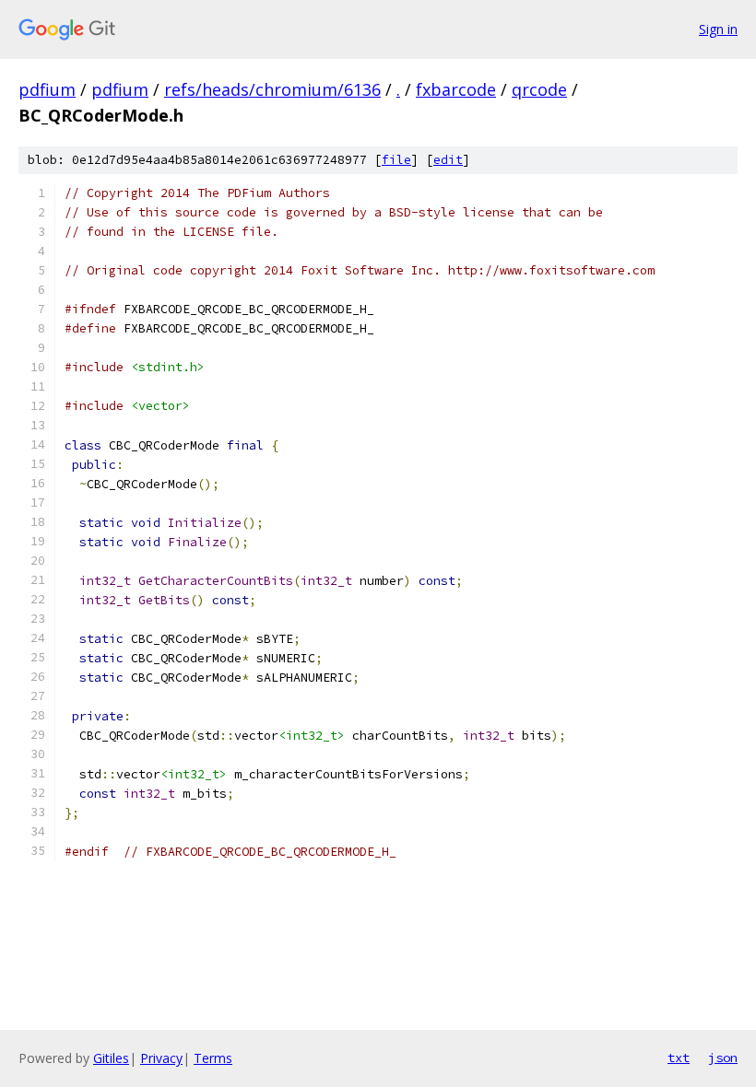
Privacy (161, 1058)
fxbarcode (456, 89)
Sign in (718, 29)
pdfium (47, 89)
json (723, 1057)
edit (448, 160)
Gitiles (111, 1058)
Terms (213, 1058)
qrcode (539, 89)
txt (678, 1057)
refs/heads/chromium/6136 (272, 89)
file (396, 160)
